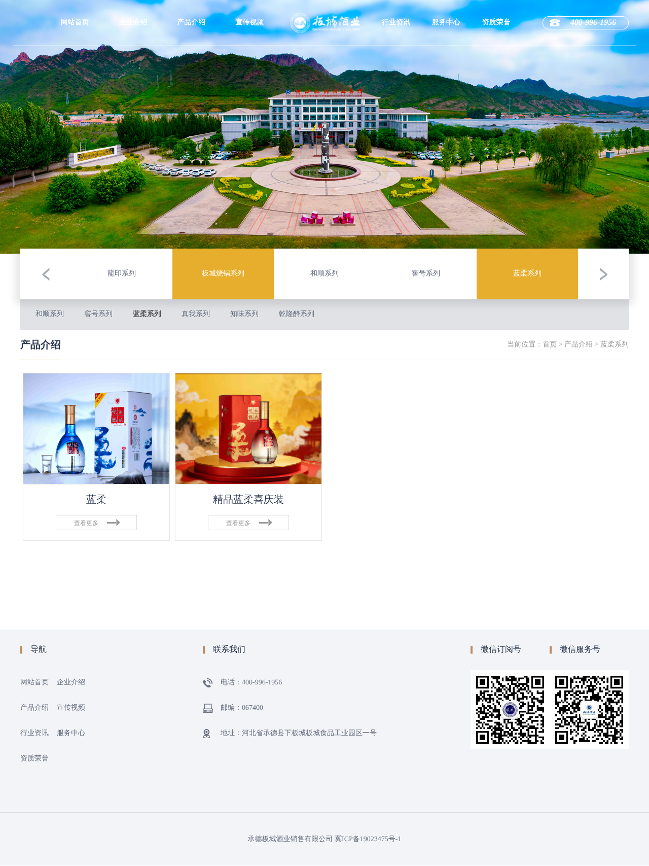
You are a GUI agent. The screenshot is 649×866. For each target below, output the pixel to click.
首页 (550, 345)
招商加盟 (446, 75)
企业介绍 (133, 22)
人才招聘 (446, 54)
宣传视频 (249, 22)
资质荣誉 (496, 22)
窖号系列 (98, 314)
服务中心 (446, 22)
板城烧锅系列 (191, 75)
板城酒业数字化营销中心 (132, 139)
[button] (45, 274)
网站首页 (74, 22)
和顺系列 (49, 314)
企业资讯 (396, 75)
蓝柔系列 (147, 314)
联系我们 (446, 115)
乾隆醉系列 (296, 314)
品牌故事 (133, 95)
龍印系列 (191, 54)
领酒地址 (446, 95)
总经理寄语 (133, 115)
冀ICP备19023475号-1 (368, 839)
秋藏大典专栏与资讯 (396, 119)
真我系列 (196, 314)
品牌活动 (396, 95)
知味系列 (244, 314)
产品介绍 (191, 22)
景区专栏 (396, 54)
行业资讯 (396, 22)
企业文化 (133, 75)
